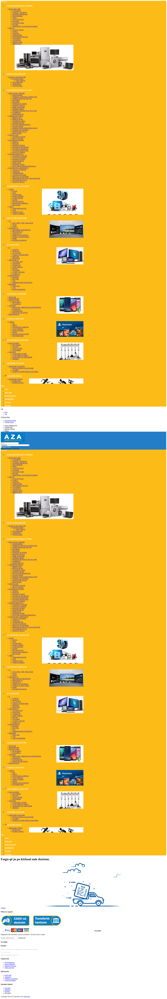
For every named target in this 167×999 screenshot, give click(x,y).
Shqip (8, 417)
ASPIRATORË (17, 35)
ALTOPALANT (17, 262)
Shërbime (7, 990)
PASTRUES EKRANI (19, 240)
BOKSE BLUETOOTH (20, 313)
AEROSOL (16, 171)
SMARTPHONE (14, 299)
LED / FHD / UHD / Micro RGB (22, 223)
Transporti (8, 977)
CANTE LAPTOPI (18, 272)
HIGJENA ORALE (18, 182)
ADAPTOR (16, 263)
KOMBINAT (16, 112)
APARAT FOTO (17, 212)
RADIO (14, 200)
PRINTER (15, 256)
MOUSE (15, 269)
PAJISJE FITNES (17, 383)
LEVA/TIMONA (17, 329)
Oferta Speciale (9, 968)
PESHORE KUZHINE (19, 104)
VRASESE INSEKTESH (20, 151)
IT (9, 248)
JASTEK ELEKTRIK (19, 175)
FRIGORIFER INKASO (20, 37)
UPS (13, 281)
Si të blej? (8, 988)
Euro (6, 412)
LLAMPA (15, 370)
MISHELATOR (17, 42)
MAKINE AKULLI (18, 105)
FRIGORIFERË (17, 16)
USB (13, 288)
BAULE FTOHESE (18, 152)
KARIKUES (16, 309)
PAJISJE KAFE (13, 135)
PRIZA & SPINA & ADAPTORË (23, 368)
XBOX (14, 325)
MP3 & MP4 (16, 205)
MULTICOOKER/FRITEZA (21, 124)
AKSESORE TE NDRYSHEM (22, 357)
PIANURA (15, 33)
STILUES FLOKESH (19, 157)
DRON (14, 332)
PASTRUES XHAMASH (20, 147)
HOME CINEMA (18, 196)
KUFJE (14, 191)
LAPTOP (15, 249)
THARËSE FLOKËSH (19, 156)
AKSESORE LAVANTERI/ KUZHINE (24, 26)
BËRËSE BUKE (17, 119)
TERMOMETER (17, 173)
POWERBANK (17, 311)
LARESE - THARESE (19, 12)
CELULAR (12, 297)
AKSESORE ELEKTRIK (17, 366)
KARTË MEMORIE (18, 289)
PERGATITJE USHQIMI (17, 93)
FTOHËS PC (16, 265)
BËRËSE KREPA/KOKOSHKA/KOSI (24, 128)
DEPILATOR (16, 163)
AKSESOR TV (13, 228)
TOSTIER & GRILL (18, 121)
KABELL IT (16, 274)
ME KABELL (16, 302)
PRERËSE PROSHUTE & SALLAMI (24, 111)
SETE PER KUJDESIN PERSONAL (24, 166)
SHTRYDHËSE (17, 95)
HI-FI (14, 193)
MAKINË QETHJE (18, 159)
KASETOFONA (17, 198)
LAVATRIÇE (16, 11)
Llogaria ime (8, 427)
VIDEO (11, 207)
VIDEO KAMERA (18, 214)
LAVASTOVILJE (18, 19)
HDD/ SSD (16, 286)
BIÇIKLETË (16, 381)
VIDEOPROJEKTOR (19, 208)
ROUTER (15, 279)
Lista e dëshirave (10, 964)
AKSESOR (12, 306)
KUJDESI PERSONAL (16, 154)
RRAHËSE (16, 102)
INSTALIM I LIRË (15, 9)
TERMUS (15, 359)
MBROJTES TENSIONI (20, 235)
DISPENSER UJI (17, 114)
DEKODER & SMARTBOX (21, 230)
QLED (14, 225)
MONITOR (16, 258)
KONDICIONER (17, 79)
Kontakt (7, 991)
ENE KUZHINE (14, 343)
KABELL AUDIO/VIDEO (20, 237)
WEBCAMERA (17, 267)
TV (10, 221)
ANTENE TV (16, 233)
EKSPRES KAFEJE (18, 137)
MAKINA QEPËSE (18, 145)
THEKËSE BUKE (18, 123)
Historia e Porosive (10, 966)
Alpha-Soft (26, 996)
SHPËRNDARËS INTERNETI (22, 282)
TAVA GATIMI (17, 348)
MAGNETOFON (17, 201)
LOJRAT (11, 322)
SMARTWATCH (14, 314)
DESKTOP (16, 251)
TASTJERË (16, 270)
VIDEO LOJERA (18, 330)
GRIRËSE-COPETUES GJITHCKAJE (24, 97)
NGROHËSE (16, 84)
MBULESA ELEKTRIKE (20, 177)
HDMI (14, 238)
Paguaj (7, 431)
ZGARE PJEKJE (17, 126)
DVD (14, 210)
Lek (2, 409)
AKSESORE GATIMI (19, 354)
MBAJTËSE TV (17, 232)
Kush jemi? (8, 975)
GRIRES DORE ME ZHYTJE (22, 98)
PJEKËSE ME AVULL (19, 131)
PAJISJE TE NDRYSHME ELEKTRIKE (25, 372)
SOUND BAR (17, 194)
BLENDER (16, 100)
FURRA (15, 31)
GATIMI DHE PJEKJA (16, 116)
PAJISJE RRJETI (14, 275)
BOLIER (15, 25)
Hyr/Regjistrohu (9, 962)
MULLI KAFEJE (17, 138)
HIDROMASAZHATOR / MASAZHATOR (26, 178)
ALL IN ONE (16, 253)
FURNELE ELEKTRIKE (20, 130)
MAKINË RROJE (18, 161)
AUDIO (11, 189)
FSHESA (15, 142)
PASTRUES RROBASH (20, 149)
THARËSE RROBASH (19, 14)
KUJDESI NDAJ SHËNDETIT (18, 168)
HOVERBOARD (17, 336)
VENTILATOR (17, 86)
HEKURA (15, 144)
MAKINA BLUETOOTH (20, 334)
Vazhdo (3, 908)
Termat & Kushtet (10, 980)
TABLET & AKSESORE (20, 255)
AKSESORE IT (14, 260)
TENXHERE (16, 350)
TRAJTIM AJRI (17, 82)
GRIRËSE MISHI (18, 109)
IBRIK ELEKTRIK (18, 107)
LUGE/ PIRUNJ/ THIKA (20, 355)
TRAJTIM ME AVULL (19, 180)
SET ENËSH (16, 345)
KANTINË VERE (18, 23)
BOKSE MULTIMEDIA (20, 203)
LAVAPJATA (16, 40)
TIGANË (15, 347)
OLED (14, 226)
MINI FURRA (17, 133)
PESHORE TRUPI (18, 164)
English (13, 420)
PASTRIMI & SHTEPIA (16, 140)
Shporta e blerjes (10, 429)
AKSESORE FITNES (15, 379)
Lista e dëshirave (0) (11, 425)
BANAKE (15, 21)
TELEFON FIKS (14, 300)
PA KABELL (16, 304)
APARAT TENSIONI (19, 170)
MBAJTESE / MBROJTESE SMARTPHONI (26, 307)
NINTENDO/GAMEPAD (20, 327)
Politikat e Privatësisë (11, 979)
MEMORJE (12, 284)
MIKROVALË (17, 44)
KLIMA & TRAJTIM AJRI (17, 77)
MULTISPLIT (20, 80)
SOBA (14, 18)
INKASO (11, 28)
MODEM (15, 277)
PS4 (13, 324)
